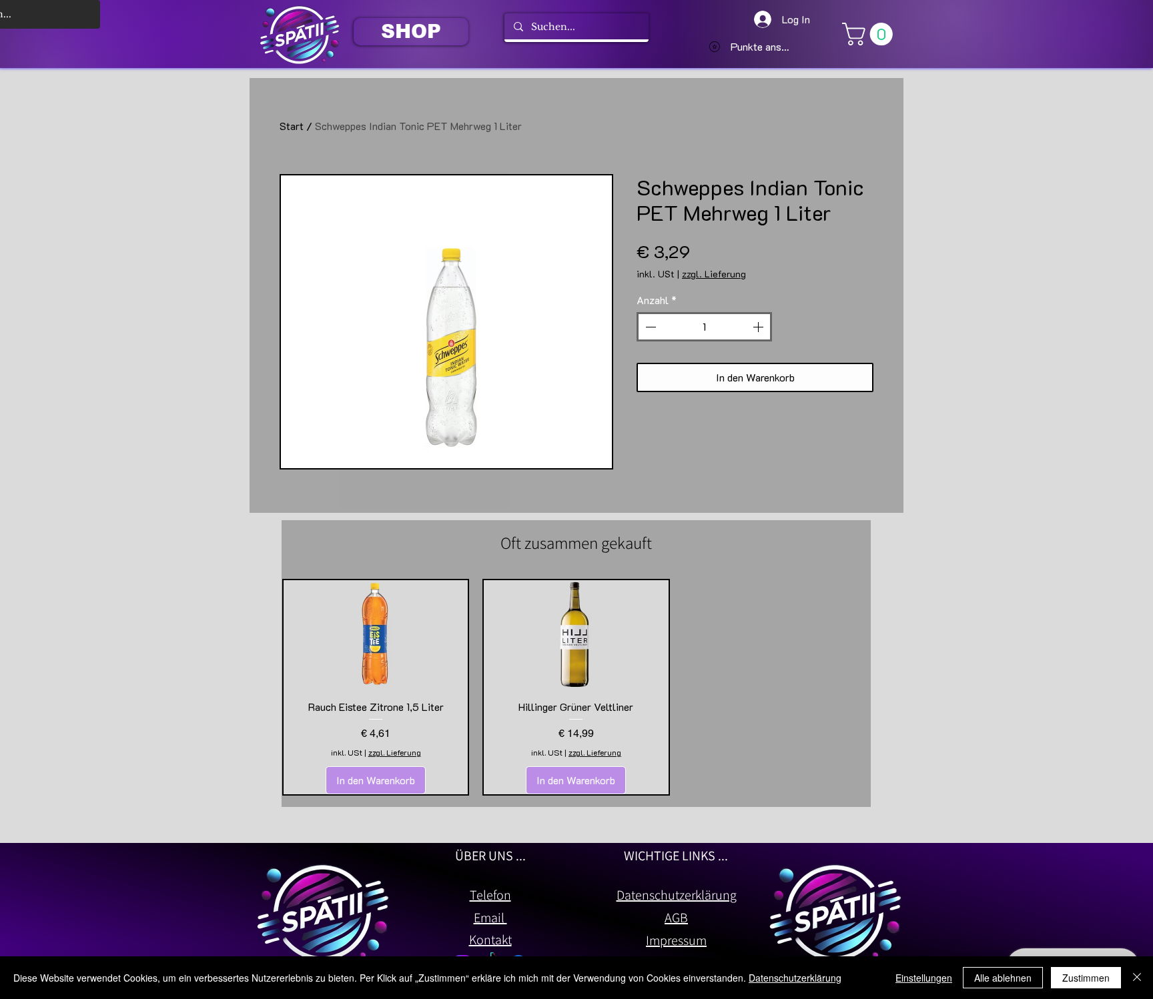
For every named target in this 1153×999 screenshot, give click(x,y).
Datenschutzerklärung (795, 977)
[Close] (1137, 977)
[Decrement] (649, 326)
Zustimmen (1086, 977)
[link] (870, 34)
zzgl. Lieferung (714, 273)
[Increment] (759, 326)
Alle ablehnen (1003, 977)
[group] (576, 687)
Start (292, 126)
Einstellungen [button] (923, 977)
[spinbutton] (704, 326)
